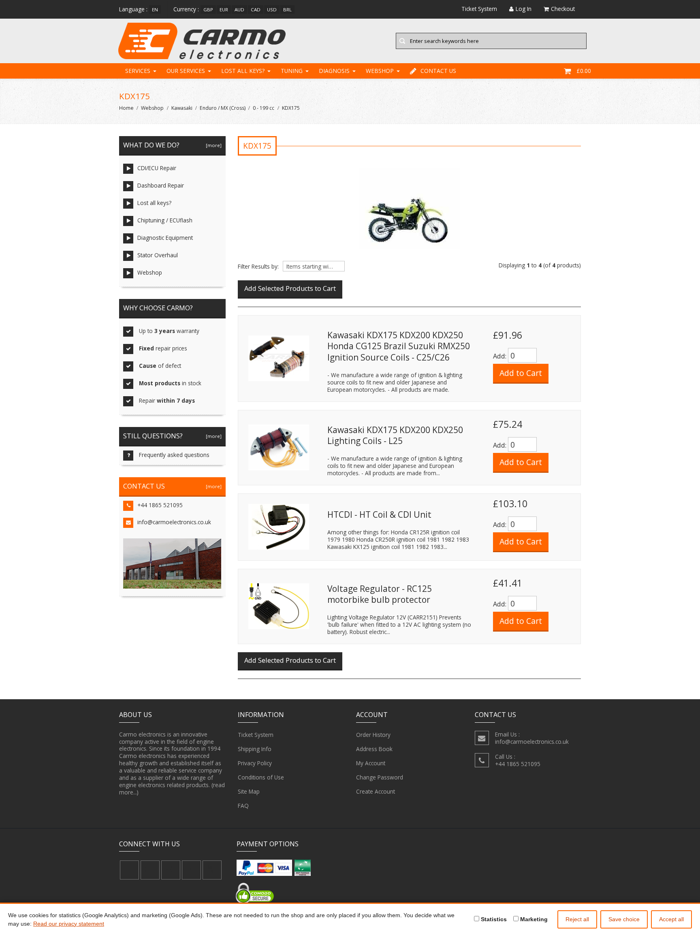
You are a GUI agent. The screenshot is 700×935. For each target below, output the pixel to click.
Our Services (185, 71)
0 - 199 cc (263, 108)
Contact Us (438, 71)
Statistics (493, 919)
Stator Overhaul (157, 255)
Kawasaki (181, 108)
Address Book (374, 749)
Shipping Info (254, 749)
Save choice (624, 919)
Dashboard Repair (160, 185)
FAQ (243, 805)
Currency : (186, 9)
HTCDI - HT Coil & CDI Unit (379, 514)
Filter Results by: (258, 266)
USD (272, 9)
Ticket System (255, 735)
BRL (287, 9)
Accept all (671, 919)
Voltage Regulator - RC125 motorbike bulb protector (379, 594)
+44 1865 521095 (160, 505)
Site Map (249, 791)
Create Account (375, 791)
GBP (208, 9)
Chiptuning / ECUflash (164, 220)
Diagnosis (334, 71)
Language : (133, 9)
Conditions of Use (261, 777)
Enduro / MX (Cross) (222, 108)
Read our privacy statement (68, 923)
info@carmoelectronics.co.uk (174, 522)
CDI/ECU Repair (156, 168)
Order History (373, 735)
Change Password (379, 777)
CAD (255, 9)
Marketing (533, 919)
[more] (212, 145)
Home (126, 108)
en (155, 9)
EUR (224, 9)
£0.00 (583, 71)
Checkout (563, 9)
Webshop (380, 71)
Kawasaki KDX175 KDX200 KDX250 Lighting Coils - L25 (395, 435)
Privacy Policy (255, 763)
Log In (523, 9)
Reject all (577, 919)
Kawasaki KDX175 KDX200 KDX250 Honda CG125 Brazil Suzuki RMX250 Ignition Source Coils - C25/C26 (398, 346)
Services (137, 71)
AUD (239, 9)
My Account (370, 763)
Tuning (292, 71)
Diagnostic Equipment (165, 237)
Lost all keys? (243, 71)
